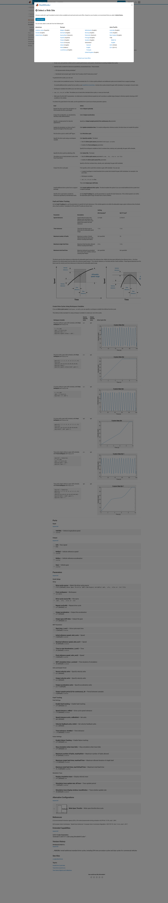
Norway (87, 32)
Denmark (62, 32)
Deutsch (88, 45)
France (62, 42)
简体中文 (113, 40)
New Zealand (113, 35)
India (111, 32)
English (88, 47)
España (62, 37)
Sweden (87, 40)
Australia (112, 30)
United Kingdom (89, 52)
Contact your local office (84, 58)
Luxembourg (63, 50)
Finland (62, 40)
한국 (111, 47)
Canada (37, 32)
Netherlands (88, 30)
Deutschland (63, 35)
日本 (111, 45)
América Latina (39, 30)
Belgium (62, 30)
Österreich (88, 35)
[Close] (132, 5)
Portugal (87, 37)
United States (39, 35)
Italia (61, 47)
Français (88, 50)
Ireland (62, 45)
